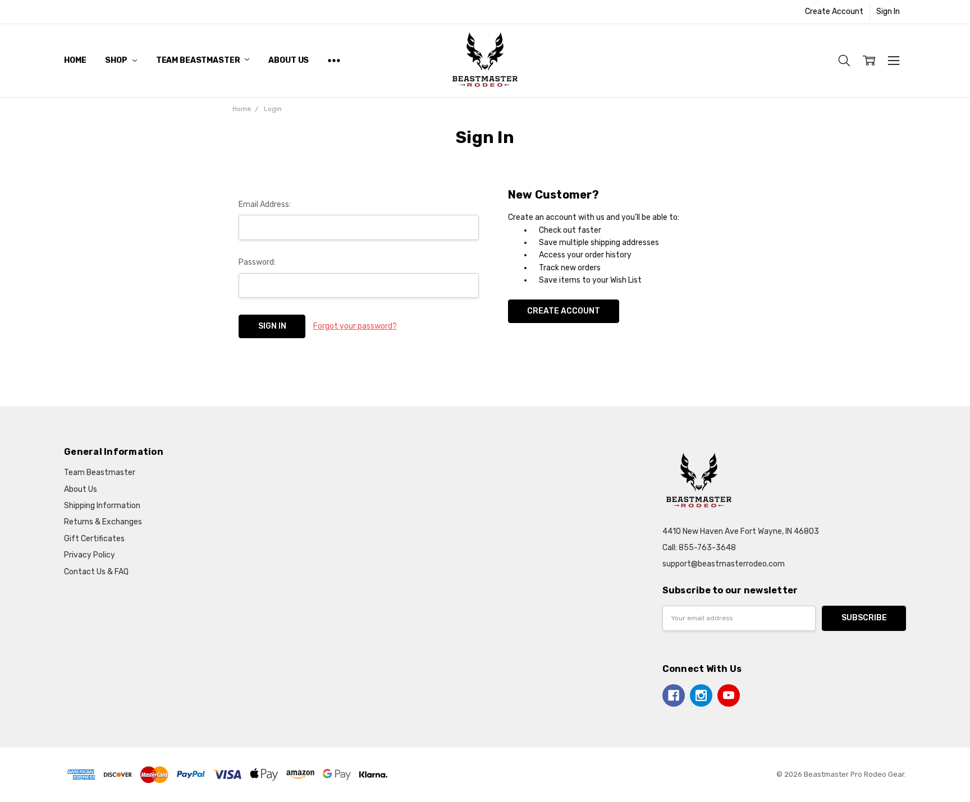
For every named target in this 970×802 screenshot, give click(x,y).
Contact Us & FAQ (96, 572)
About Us (288, 60)
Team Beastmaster (199, 60)
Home (75, 60)
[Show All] (334, 60)
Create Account (834, 11)
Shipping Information (102, 505)
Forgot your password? (355, 326)
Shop (117, 60)
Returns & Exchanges (103, 522)
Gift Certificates (94, 538)
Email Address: (265, 204)
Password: (257, 262)
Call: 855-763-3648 (699, 547)
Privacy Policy (89, 555)
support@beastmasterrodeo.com (723, 564)
